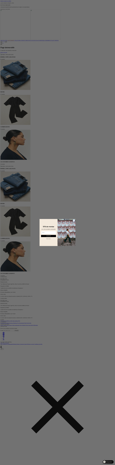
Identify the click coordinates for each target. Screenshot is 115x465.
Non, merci (48, 238)
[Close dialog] (74, 220)
